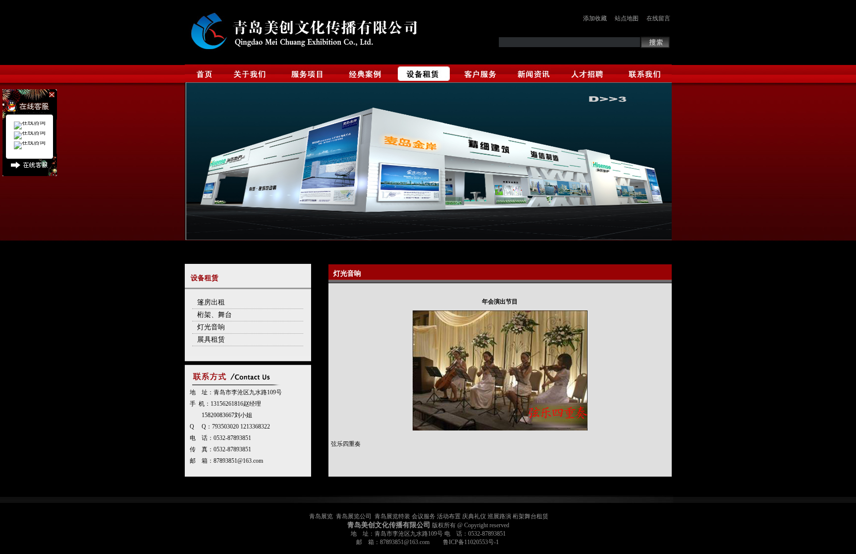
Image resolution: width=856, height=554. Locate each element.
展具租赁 (211, 339)
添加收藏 (595, 18)
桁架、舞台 (214, 314)
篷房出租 (211, 302)
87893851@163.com (238, 460)
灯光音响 (211, 327)
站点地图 (627, 18)
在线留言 (658, 18)
